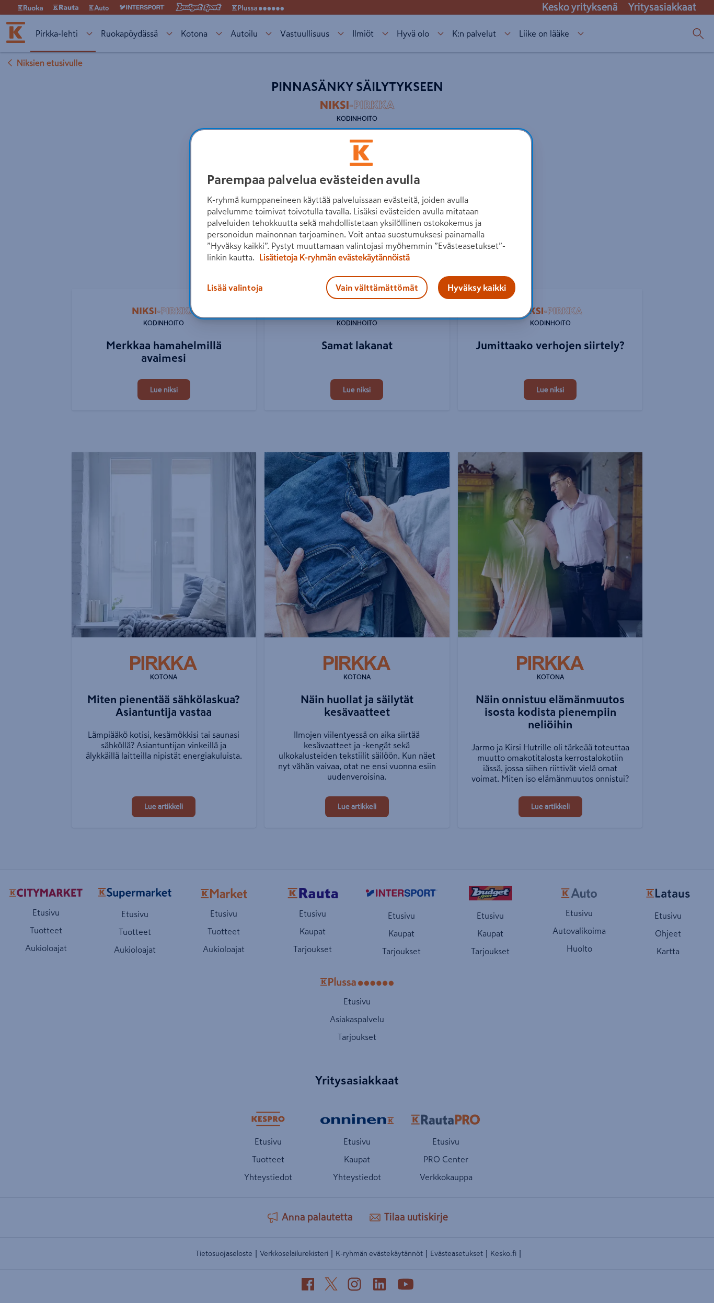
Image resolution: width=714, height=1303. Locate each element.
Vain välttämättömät (377, 287)
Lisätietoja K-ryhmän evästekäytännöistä (333, 257)
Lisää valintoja (235, 287)
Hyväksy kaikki (476, 287)
